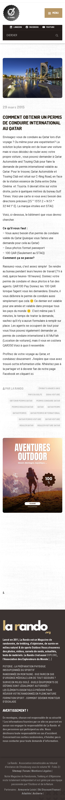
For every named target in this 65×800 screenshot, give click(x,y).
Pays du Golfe (35, 394)
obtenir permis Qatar (21, 400)
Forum (26, 770)
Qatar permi (53, 407)
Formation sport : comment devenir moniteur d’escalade (31, 699)
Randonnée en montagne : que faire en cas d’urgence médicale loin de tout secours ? (29, 676)
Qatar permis (19, 413)
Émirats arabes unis (49, 388)
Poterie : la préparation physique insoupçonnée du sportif (24, 668)
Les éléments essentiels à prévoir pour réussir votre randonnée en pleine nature (29, 691)
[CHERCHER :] (32, 35)
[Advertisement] (32, 556)
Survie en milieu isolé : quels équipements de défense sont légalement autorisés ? (30, 684)
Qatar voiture (52, 419)
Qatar (40, 407)
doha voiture (53, 394)
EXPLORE (52, 655)
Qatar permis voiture (30, 419)
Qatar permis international (45, 413)
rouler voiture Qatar (48, 425)
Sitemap (16, 770)
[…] (50, 659)
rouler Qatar (26, 425)
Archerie (37, 793)
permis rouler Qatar (22, 407)
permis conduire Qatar (48, 400)
